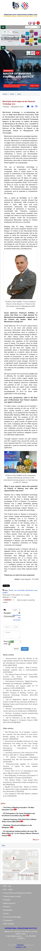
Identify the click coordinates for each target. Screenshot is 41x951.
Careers (5, 913)
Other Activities (8, 924)
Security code (5, 642)
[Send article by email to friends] (28, 106)
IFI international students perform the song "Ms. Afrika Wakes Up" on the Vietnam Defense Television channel (20, 833)
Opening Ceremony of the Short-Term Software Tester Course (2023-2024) (19, 820)
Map (3, 845)
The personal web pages (11, 917)
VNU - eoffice (7, 889)
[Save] (37, 106)
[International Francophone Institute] (20, 5)
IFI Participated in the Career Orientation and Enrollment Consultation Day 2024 (18, 814)
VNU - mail (6, 886)
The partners (7, 920)
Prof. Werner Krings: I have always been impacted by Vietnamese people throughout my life (20, 782)
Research (6, 907)
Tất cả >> (36, 840)
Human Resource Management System (17, 893)
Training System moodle (11, 896)
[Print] (32, 106)
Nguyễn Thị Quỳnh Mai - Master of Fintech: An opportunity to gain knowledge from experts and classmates (20, 789)
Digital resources (8, 903)
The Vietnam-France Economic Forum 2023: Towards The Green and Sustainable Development (20, 676)
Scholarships (7, 910)
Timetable (6, 900)
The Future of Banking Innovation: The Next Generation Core (18, 809)
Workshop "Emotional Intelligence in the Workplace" (17, 826)
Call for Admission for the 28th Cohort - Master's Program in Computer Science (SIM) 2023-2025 (20, 720)
